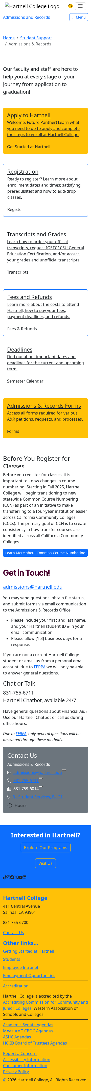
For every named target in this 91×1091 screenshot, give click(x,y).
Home (9, 38)
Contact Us (13, 932)
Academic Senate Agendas (28, 1025)
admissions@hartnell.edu (32, 586)
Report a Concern (20, 1053)
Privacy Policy (16, 1072)
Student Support (36, 38)
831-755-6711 (26, 780)
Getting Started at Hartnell (28, 951)
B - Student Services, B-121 (37, 797)
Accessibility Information (26, 1059)
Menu (80, 17)
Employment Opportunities (29, 975)
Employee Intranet (20, 967)
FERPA (40, 667)
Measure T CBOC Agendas (28, 1031)
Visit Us (45, 863)
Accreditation (16, 986)
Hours (20, 805)
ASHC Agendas (17, 1037)
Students (11, 959)
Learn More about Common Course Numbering (45, 552)
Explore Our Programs (45, 847)
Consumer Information (25, 1065)
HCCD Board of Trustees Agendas (35, 1043)
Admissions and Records (26, 17)
